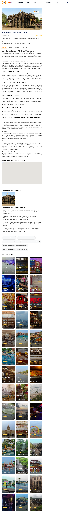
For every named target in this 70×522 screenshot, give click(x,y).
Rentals (28, 2)
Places (41, 2)
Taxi (35, 2)
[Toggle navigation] (67, 2)
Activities (20, 2)
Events (56, 2)
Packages (48, 2)
